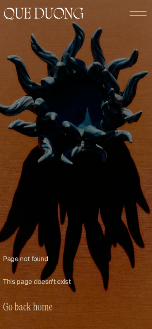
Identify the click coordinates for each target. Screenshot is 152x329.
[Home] (44, 13)
